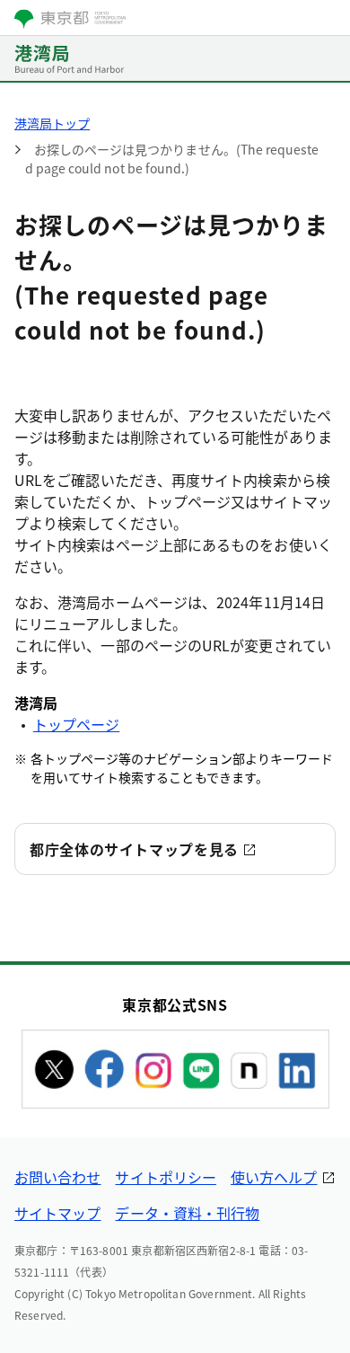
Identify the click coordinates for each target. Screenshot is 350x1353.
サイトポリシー (165, 1177)
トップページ (76, 724)
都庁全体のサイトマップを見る (134, 849)
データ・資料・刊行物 (187, 1213)
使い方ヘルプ (274, 1177)
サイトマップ (57, 1213)
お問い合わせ (57, 1177)
